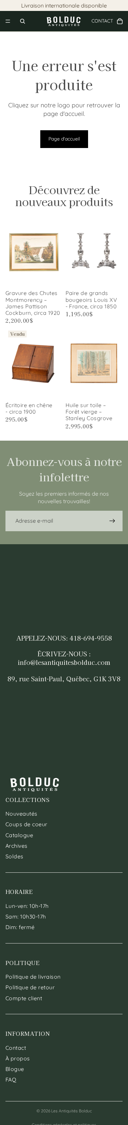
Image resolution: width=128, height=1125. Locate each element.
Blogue (14, 1069)
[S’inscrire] (112, 521)
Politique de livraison (33, 977)
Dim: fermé (20, 927)
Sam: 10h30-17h (25, 916)
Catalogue (19, 835)
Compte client (23, 998)
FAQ (10, 1079)
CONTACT (104, 21)
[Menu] (8, 21)
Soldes (14, 856)
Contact (15, 1047)
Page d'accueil (64, 139)
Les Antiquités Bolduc (71, 1110)
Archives (16, 845)
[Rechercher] (22, 21)
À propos (17, 1058)
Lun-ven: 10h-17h (27, 905)
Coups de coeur (26, 824)
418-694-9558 (91, 637)
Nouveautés (21, 814)
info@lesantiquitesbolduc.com (64, 662)
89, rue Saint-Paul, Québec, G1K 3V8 (64, 678)
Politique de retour (30, 987)
